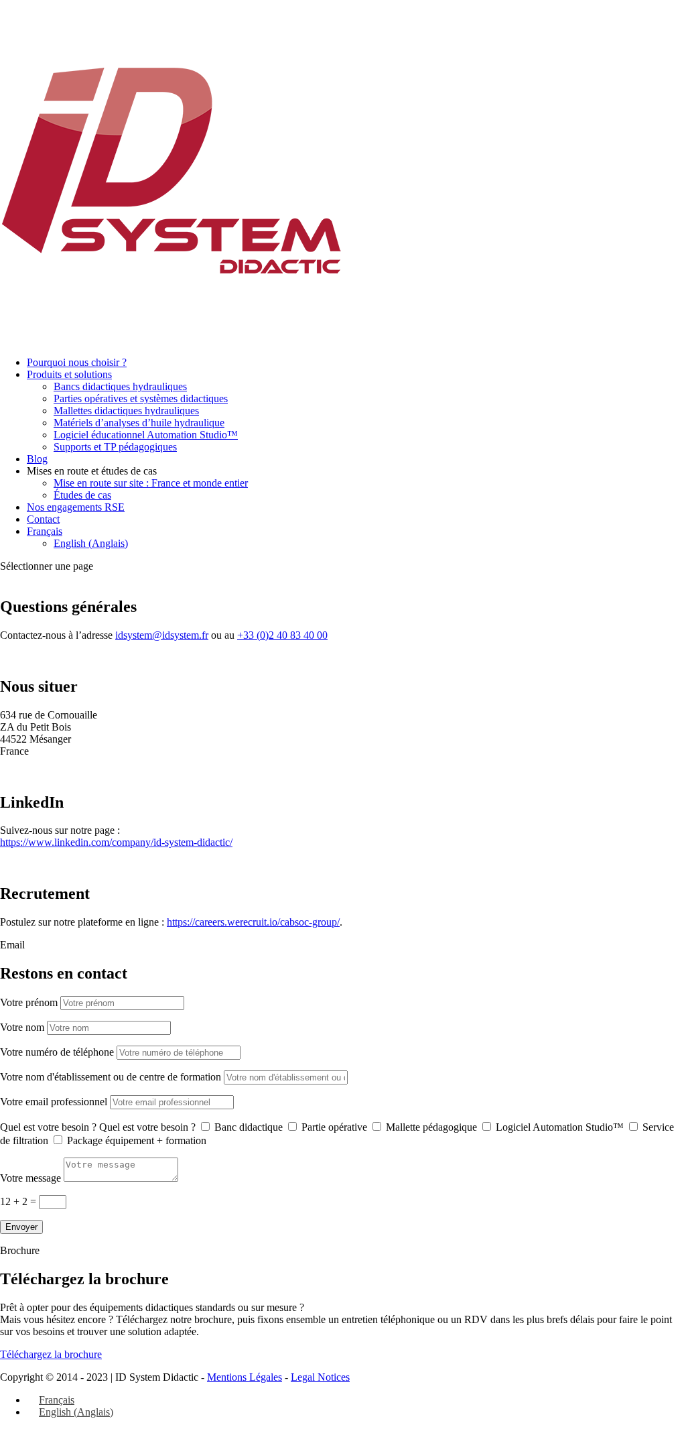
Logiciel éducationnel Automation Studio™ (146, 434)
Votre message (30, 1178)
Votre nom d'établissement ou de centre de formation (110, 1076)
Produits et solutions (69, 374)
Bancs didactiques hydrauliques (120, 386)
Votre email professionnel (53, 1101)
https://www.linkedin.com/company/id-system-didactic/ (116, 842)
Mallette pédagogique (431, 1127)
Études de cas (82, 495)
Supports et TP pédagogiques (115, 446)
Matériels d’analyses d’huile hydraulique (139, 422)
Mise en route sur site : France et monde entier (151, 483)
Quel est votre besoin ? (48, 1127)
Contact (43, 519)
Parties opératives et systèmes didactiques (141, 398)
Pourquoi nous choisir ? (77, 362)
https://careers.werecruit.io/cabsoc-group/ (253, 922)
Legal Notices (320, 1377)
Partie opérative (334, 1127)
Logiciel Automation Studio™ (560, 1127)
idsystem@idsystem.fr (161, 635)
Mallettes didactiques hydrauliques (126, 410)
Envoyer (21, 1227)
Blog (37, 458)
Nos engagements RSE (76, 507)
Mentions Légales (244, 1377)
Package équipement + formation (136, 1140)
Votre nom (22, 1027)
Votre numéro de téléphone (57, 1052)
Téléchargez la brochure (51, 1354)
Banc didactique (248, 1127)
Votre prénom (29, 1002)
